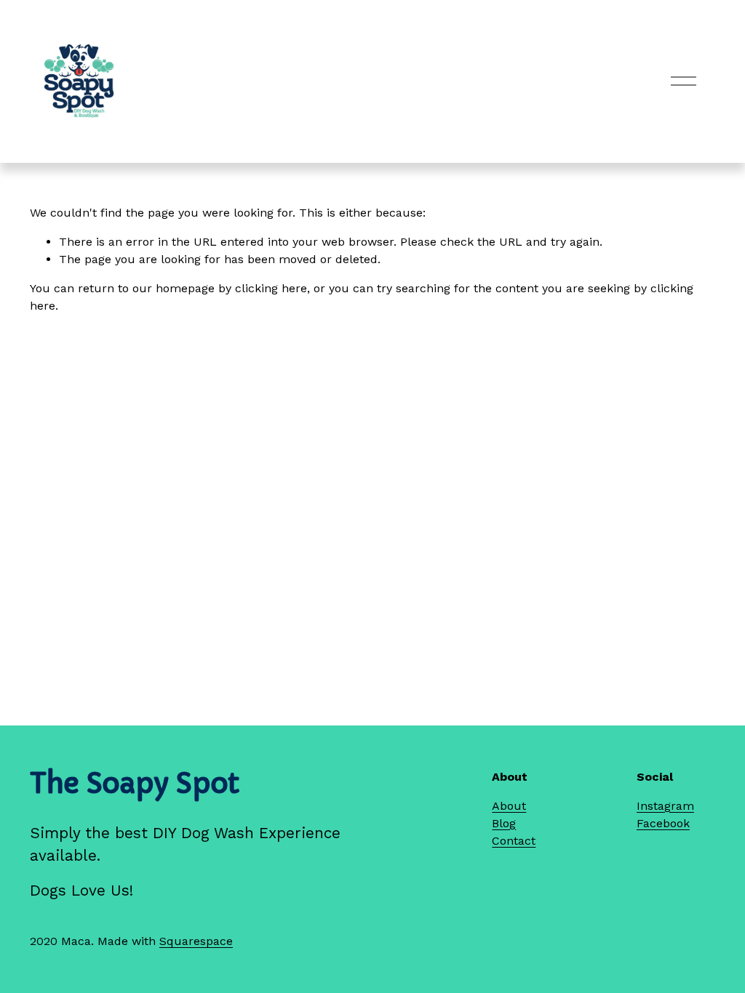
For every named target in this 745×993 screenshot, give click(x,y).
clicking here (271, 288)
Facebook (663, 823)
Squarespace (196, 941)
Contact (513, 841)
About (509, 806)
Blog (504, 823)
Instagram (665, 806)
